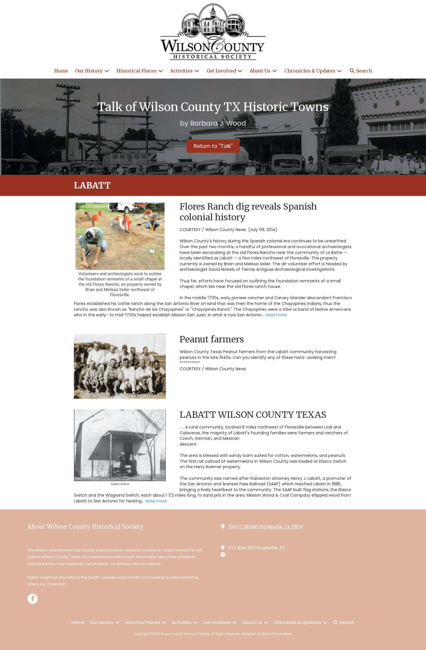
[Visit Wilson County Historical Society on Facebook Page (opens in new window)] (33, 599)
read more (276, 315)
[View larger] (120, 250)
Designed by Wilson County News (267, 634)
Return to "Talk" (213, 146)
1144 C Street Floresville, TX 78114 (266, 526)
